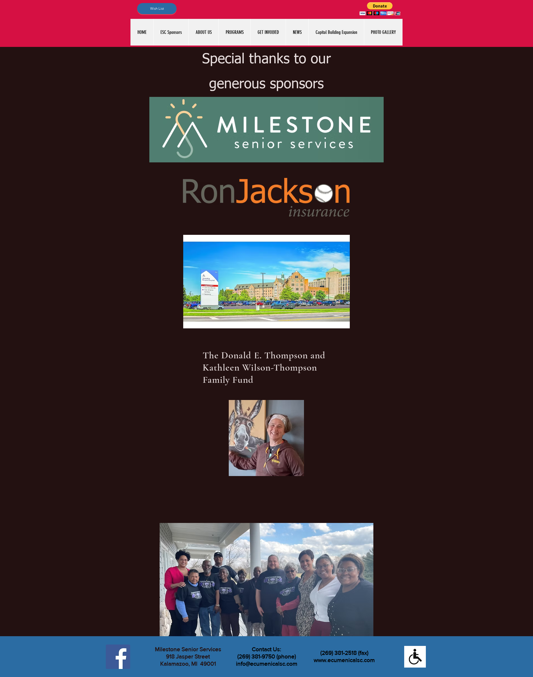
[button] (379, 8)
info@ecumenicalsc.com (266, 663)
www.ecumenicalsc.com (344, 660)
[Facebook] (118, 657)
